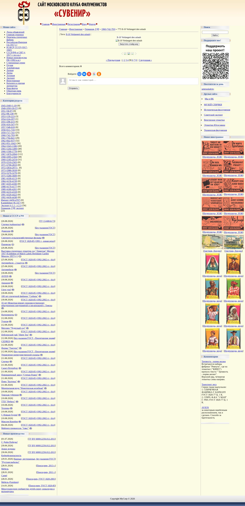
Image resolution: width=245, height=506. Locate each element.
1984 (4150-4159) (9, 181)
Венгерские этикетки (214, 120)
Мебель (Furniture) (10, 482)
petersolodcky (208, 89)
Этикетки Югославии (214, 125)
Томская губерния (10, 395)
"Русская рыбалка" (10, 462)
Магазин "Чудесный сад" (13, 328)
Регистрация (74, 24)
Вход (84, 24)
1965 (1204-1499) (9, 149)
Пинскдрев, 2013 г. (46, 465)
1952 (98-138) (7, 114)
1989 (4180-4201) (9, 189)
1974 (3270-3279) (9, 173)
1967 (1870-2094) (9, 154)
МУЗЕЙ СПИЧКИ (213, 104)
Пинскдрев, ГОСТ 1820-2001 (41, 479)
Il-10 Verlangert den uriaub (78, 34)
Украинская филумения (215, 130)
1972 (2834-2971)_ (9, 167)
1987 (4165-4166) (9, 184)
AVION (5, 276)
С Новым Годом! (9, 415)
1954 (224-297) (8, 119)
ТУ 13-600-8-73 (47, 221)
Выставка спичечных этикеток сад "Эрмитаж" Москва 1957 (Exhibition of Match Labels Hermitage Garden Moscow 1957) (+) (27, 253)
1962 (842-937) (8, 140)
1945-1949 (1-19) (9, 105)
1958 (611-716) (8, 130)
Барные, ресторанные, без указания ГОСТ (34, 459)
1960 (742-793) (8, 135)
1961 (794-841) (8, 138)
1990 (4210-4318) (9, 192)
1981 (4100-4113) (9, 178)
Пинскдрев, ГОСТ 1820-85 (42, 485)
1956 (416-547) (8, 124)
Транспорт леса (209, 384)
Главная (45, 24)
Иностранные (59, 24)
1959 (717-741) (8, 132)
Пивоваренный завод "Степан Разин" (19, 375)
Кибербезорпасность (11, 455)
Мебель (5, 469)
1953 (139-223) (8, 116)
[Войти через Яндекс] (89, 74)
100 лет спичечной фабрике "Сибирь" (19, 296)
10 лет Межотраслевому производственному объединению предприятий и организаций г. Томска (26, 304)
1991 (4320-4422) (9, 194)
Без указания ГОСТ (45, 228)
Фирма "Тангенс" (9, 348)
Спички (5, 361)
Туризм (4, 321)
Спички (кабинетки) (11, 224)
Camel (4, 475)
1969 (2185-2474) (9, 159)
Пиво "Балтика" (9, 381)
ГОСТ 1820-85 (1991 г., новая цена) (37, 241)
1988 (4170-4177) (9, 186)
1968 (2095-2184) (9, 157)
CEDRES (5, 341)
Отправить (73, 88)
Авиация (5, 283)
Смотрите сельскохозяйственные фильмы (21, 238)
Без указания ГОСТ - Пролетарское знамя (34, 338)
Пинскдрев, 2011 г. (46, 472)
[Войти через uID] (79, 74)
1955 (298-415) (8, 122)
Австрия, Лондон (212, 251)
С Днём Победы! (9, 442)
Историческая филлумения (217, 110)
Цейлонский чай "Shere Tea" (15, 335)
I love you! (6, 289)
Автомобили (7, 269)
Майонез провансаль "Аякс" (15, 428)
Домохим (5, 231)
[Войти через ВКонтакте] (84, 74)
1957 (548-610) (8, 127)
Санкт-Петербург (9, 368)
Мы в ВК (209, 99)
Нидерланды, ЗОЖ (212, 157)
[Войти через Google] (94, 74)
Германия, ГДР (92, 29)
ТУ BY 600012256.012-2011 (41, 439)
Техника (5, 408)
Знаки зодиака (8, 449)
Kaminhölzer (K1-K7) (11, 203)
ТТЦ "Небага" (8, 401)
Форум (92, 24)
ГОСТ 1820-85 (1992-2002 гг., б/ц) (38, 259)
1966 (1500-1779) (9, 151)
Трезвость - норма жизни (214, 361)
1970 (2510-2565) (9, 162)
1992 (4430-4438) (9, 197)
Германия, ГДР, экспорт (12, 208)
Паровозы (6, 244)
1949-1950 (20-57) (9, 108)
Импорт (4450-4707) (10, 200)
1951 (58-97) (7, 111)
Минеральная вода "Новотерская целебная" (22, 388)
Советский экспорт (213, 115)
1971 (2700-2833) (9, 165)
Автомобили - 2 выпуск (12, 263)
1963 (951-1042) (8, 143)
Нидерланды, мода (212, 276)
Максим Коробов (9, 421)
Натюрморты (7, 315)
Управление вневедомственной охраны (20, 355)
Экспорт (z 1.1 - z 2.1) (11, 205)
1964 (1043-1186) (9, 146)
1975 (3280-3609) (9, 176)
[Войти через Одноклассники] (99, 74)
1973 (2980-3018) (9, 170)
